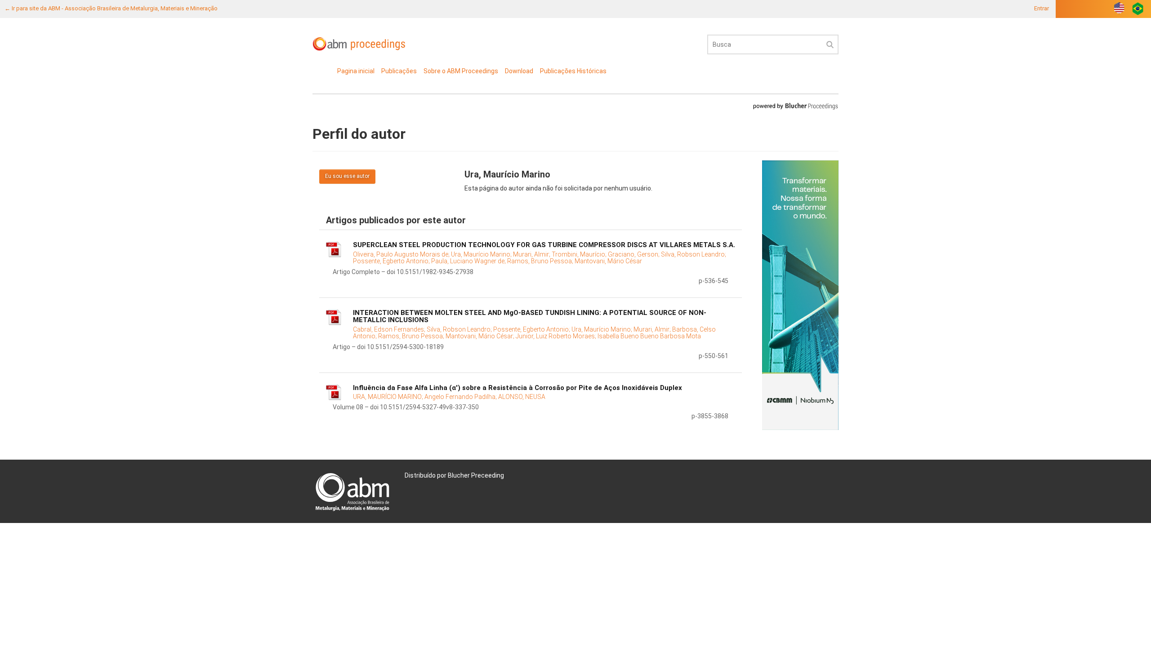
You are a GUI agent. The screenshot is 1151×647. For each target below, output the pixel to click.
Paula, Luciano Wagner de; (469, 261)
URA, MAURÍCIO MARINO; (388, 396)
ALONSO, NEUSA (521, 396)
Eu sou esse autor (347, 176)
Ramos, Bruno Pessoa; (541, 261)
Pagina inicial (356, 71)
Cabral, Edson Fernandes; (390, 329)
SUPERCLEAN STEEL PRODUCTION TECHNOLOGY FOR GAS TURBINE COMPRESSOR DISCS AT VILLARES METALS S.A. (544, 245)
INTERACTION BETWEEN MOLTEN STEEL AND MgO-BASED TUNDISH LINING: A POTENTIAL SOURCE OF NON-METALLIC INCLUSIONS (529, 316)
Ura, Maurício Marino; (482, 254)
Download (519, 71)
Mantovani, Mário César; (481, 336)
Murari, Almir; (532, 254)
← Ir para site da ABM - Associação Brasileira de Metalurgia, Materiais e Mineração (111, 8)
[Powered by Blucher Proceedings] (795, 106)
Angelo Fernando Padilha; (461, 396)
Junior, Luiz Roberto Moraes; (557, 336)
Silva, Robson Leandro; (693, 254)
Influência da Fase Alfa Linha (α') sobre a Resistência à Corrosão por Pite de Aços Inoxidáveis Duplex (517, 388)
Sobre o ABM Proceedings (461, 71)
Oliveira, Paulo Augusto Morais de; (402, 254)
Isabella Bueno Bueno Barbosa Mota (649, 336)
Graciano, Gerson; (634, 254)
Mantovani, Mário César (608, 261)
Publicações (399, 71)
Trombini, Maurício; (580, 254)
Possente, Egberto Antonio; (392, 261)
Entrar (1041, 8)
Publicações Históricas (573, 71)
